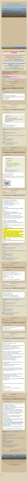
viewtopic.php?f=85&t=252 (8, 202)
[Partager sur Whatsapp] (24, 102)
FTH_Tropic (10, 464)
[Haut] (14, 467)
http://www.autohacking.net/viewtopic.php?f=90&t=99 (13, 421)
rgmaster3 (8, 158)
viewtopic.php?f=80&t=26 (8, 294)
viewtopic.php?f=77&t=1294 (8, 133)
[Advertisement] (14, 32)
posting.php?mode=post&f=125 (9, 144)
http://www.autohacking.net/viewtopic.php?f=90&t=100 (13, 426)
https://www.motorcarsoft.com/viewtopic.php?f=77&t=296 (14, 61)
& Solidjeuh (18, 464)
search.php (6, 136)
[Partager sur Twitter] (19, 102)
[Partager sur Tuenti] (21, 102)
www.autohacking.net (19, 56)
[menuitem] (5, 8)
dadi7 (3, 84)
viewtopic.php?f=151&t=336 (8, 126)
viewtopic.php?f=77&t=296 (19, 47)
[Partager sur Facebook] (17, 102)
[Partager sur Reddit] (22, 102)
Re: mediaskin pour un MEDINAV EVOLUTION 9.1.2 (14, 109)
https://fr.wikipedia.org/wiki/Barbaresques (13, 129)
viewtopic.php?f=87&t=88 (8, 204)
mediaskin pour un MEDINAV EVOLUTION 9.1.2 (10, 72)
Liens (5, 5)
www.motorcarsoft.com (17, 58)
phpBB (11, 463)
